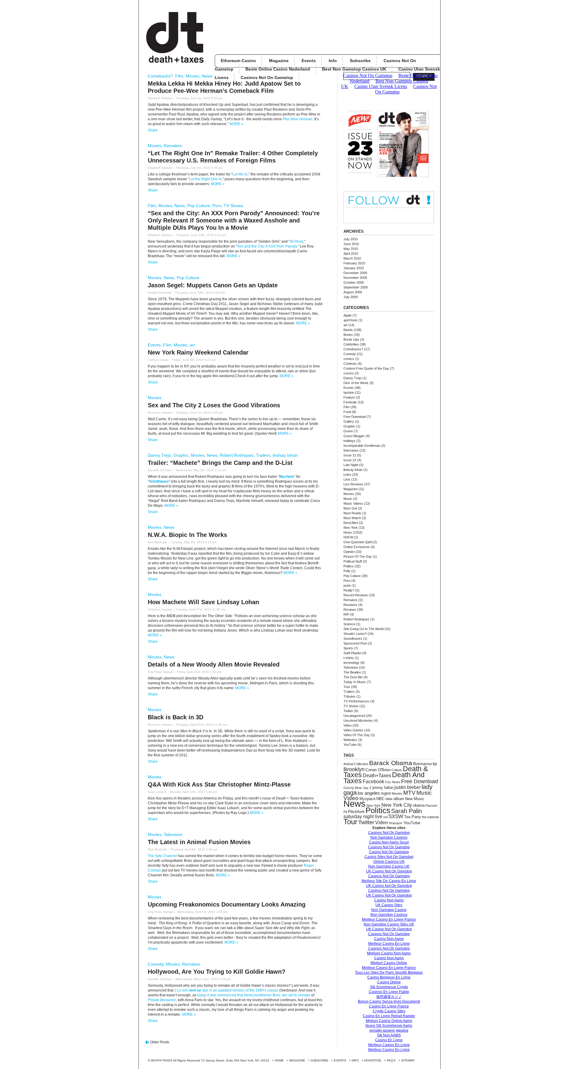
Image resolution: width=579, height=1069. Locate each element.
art (192, 344)
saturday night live (362, 816)
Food (347, 412)
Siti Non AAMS (389, 1035)
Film (179, 76)
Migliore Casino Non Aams (389, 953)
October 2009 (353, 282)
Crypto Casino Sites (389, 1011)
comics (348, 359)
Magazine (279, 60)
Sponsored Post (355, 643)
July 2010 (350, 239)
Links (347, 474)
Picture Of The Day (357, 556)
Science (349, 624)
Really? (348, 590)
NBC (380, 799)
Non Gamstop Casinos (388, 837)
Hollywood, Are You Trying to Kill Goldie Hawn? (216, 971)
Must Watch (352, 518)
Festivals (350, 402)
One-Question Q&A (357, 542)
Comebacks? (160, 76)
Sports (348, 648)
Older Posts (159, 1042)
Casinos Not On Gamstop (389, 833)
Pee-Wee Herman (297, 119)
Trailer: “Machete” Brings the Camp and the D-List (220, 462)
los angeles (369, 793)
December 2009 (355, 273)
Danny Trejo (159, 455)
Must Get (350, 508)
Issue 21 (349, 455)
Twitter (348, 711)
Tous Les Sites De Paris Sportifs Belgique (389, 972)
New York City (396, 805)
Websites (350, 740)
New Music (414, 799)
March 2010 (352, 258)
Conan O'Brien (378, 770)
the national (430, 817)
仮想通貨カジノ (389, 997)
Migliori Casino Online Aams (389, 1021)
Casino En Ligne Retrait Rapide (389, 1016)
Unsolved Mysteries (358, 720)
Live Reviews (353, 484)
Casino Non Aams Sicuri (389, 842)
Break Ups (351, 339)
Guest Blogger (354, 436)
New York (350, 527)
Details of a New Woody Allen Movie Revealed (214, 664)
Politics (348, 566)
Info (333, 60)
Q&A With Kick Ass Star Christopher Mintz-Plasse (219, 784)
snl (385, 817)
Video (347, 725)
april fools (350, 320)
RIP (346, 614)
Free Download (354, 416)
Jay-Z (367, 788)
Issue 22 (349, 460)
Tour (346, 687)
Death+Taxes (377, 775)
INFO (355, 1060)
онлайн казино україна (388, 1030)
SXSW (395, 816)
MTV (409, 793)
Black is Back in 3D (175, 717)
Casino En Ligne (389, 1040)
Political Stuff (352, 561)
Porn (216, 205)
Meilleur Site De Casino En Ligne (389, 881)
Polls (346, 571)
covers (348, 373)
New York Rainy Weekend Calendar (198, 352)
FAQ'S (391, 1060)
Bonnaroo (422, 763)
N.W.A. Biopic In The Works (187, 534)
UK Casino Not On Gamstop (389, 871)
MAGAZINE (297, 1060)
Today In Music (354, 682)
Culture (396, 770)
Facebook (373, 781)
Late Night (350, 465)
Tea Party (412, 817)
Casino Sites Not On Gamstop (389, 857)
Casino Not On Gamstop (389, 852)
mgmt (386, 793)
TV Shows (233, 205)
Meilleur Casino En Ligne (389, 943)
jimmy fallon (383, 788)
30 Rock (296, 241)
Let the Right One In (205, 179)
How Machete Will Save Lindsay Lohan (203, 602)
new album (394, 799)
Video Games (353, 730)
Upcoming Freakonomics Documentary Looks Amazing (226, 904)
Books (348, 334)
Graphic (180, 455)
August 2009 (352, 292)
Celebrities (351, 344)
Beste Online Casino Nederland (277, 69)
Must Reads (352, 513)
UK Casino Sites (388, 905)
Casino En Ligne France (389, 1006)
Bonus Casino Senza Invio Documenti (389, 1001)
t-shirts (348, 658)
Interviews (351, 450)
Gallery (348, 421)
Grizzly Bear (352, 788)
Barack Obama (390, 762)
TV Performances (356, 701)
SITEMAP (408, 1060)
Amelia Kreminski (159, 292)
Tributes (349, 696)
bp (435, 764)
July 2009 (350, 297)
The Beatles (352, 672)
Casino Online (389, 982)
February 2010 (354, 263)
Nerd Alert (350, 523)
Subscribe (360, 60)
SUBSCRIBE (319, 1060)
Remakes (173, 145)
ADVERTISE (372, 1060)
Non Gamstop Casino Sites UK (389, 924)
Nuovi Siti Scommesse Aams (388, 1025)
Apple (347, 315)
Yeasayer (396, 823)
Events (309, 60)
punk (347, 585)
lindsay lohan (285, 455)
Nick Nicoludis (157, 542)
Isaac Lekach (157, 791)
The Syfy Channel (162, 856)
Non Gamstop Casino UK (389, 866)
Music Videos (353, 503)
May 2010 (350, 249)
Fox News (392, 782)
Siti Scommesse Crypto (389, 987)
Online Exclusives (356, 547)
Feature (349, 397)
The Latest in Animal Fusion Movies (199, 842)
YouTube (349, 744)
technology (351, 662)
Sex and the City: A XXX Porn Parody (267, 246)
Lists (346, 479)
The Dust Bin (352, 677)
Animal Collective (355, 764)
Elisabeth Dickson (160, 98)
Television (173, 834)
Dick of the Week (356, 383)
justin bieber (407, 787)
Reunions (350, 605)
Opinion (349, 551)
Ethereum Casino (238, 60)
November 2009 (355, 277)
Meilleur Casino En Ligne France (389, 919)
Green (348, 431)
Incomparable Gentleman (361, 445)
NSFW (348, 537)
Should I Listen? (355, 633)
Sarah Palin (406, 811)
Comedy (155, 964)
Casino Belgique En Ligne (388, 977)
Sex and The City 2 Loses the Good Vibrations (214, 405)
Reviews (349, 609)
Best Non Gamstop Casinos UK (354, 69)
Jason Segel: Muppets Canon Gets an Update (213, 285)
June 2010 (351, 244)
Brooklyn (354, 769)
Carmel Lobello (158, 359)
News (207, 76)
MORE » (236, 124)
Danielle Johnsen (160, 470)
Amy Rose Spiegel (160, 671)
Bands (348, 330)
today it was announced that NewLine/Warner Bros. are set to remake (253, 995)
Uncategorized (354, 715)
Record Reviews (355, 595)
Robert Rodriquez (237, 455)
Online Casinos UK (389, 861)
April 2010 (350, 253)
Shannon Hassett (160, 412)
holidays (349, 441)
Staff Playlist (352, 653)
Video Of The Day (356, 735)
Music (347, 498)
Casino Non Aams (389, 900)
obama (419, 805)
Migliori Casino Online (389, 963)
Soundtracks (352, 638)
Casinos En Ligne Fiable (389, 992)
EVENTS (340, 1060)
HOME (279, 1060)
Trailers (263, 455)
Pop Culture (198, 205)
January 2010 (353, 268)
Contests (350, 363)
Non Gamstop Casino (389, 910)
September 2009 (355, 287)
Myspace (367, 799)
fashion (348, 392)
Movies (192, 76)
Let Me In (240, 174)
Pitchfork (356, 811)
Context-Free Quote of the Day (366, 368)
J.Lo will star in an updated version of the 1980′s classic (226, 990)
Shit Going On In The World (363, 629)
